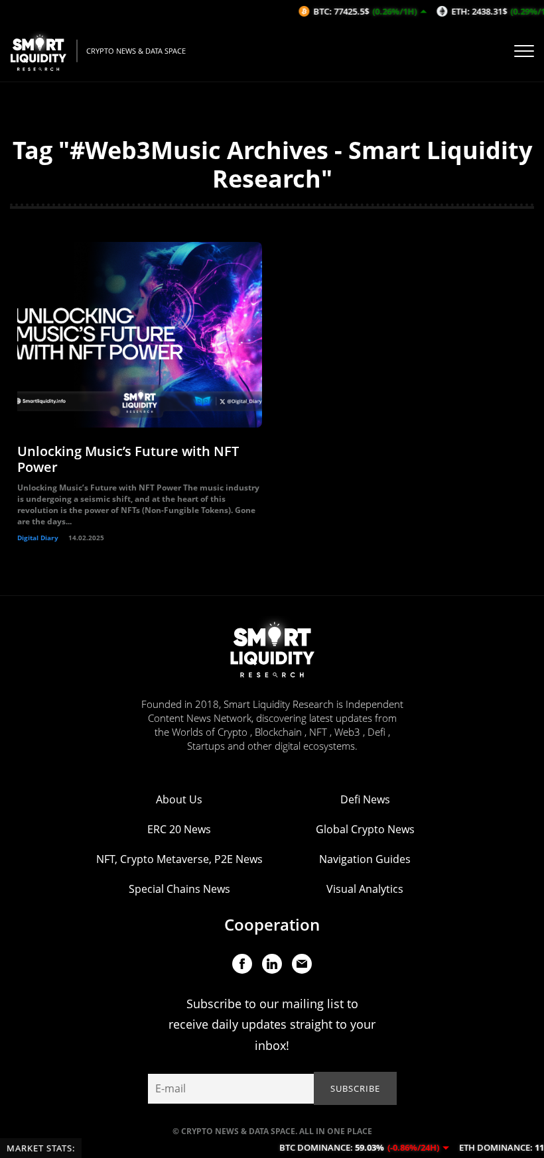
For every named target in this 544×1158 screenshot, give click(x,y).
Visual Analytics (364, 889)
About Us (179, 799)
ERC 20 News (179, 829)
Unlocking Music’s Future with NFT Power (128, 459)
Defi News (365, 799)
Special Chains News (179, 889)
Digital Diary (37, 537)
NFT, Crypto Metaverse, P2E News (179, 859)
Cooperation (272, 924)
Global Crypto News (365, 829)
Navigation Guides (365, 859)
